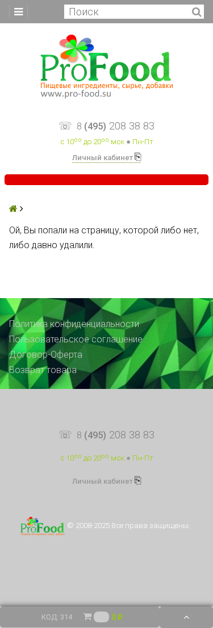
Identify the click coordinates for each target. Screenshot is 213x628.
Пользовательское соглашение (76, 339)
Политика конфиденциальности (74, 324)
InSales (134, 559)
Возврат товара (43, 370)
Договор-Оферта (45, 354)
